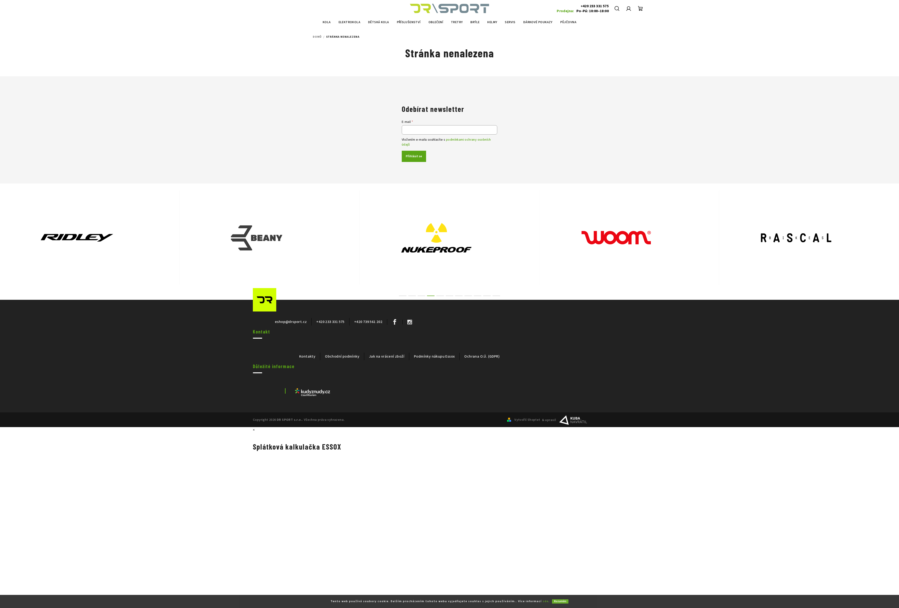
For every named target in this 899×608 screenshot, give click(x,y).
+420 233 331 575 (595, 6)
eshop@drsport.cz (291, 321)
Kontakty (307, 356)
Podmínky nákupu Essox (434, 356)
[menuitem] (327, 22)
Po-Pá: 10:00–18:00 (583, 11)
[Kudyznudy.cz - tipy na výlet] (312, 392)
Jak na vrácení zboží (386, 356)
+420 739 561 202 (368, 321)
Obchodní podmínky (342, 356)
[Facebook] (394, 322)
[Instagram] (409, 322)
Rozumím (560, 601)
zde (546, 601)
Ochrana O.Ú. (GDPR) (482, 356)
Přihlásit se (414, 156)
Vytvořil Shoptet (527, 420)
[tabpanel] (90, 237)
